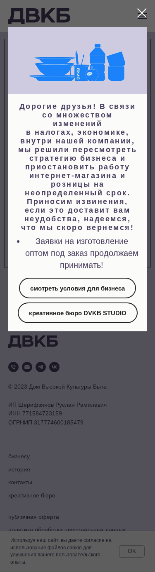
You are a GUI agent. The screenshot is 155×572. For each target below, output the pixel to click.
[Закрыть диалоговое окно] (142, 13)
